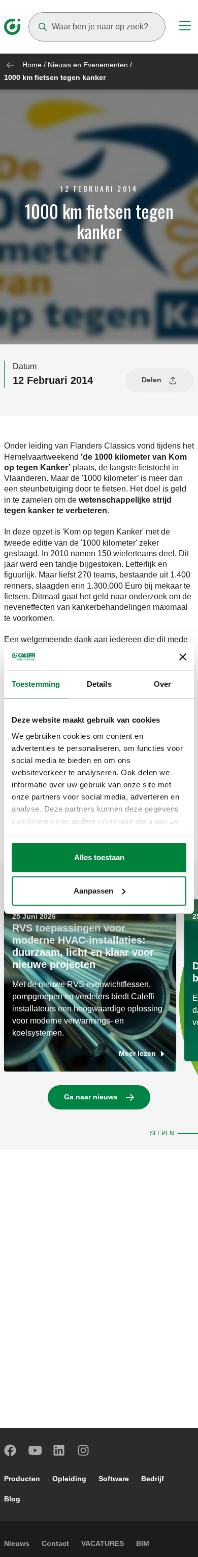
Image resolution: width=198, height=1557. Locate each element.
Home (32, 65)
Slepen (162, 1133)
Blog (12, 1499)
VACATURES (102, 1543)
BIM (142, 1543)
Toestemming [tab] (36, 684)
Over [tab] (162, 684)
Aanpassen (93, 890)
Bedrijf (152, 1479)
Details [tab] (99, 684)
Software (113, 1479)
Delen (151, 380)
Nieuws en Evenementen (88, 65)
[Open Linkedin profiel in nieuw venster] (59, 1450)
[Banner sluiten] (182, 656)
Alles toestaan (99, 857)
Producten (22, 1479)
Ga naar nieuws (91, 1097)
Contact (55, 1543)
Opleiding (69, 1479)
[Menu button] (185, 27)
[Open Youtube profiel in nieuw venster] (35, 1450)
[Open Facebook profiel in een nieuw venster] (10, 1450)
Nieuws (16, 1543)
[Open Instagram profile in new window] (83, 1450)
